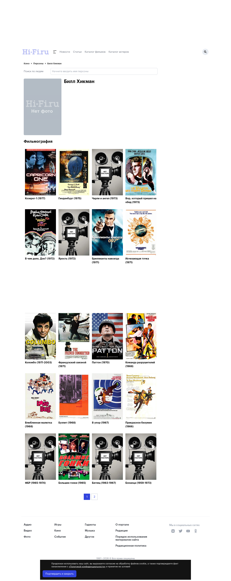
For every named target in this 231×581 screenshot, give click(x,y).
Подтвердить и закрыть (59, 574)
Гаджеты (90, 524)
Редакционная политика (131, 545)
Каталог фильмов (95, 52)
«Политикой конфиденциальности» (87, 567)
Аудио (27, 524)
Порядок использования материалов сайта (131, 538)
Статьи (77, 52)
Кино (27, 63)
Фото (27, 536)
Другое (89, 536)
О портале (122, 524)
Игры (57, 524)
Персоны (38, 63)
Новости (65, 52)
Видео (28, 530)
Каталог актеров (119, 52)
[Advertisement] (91, 289)
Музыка (90, 530)
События (60, 536)
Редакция (122, 530)
